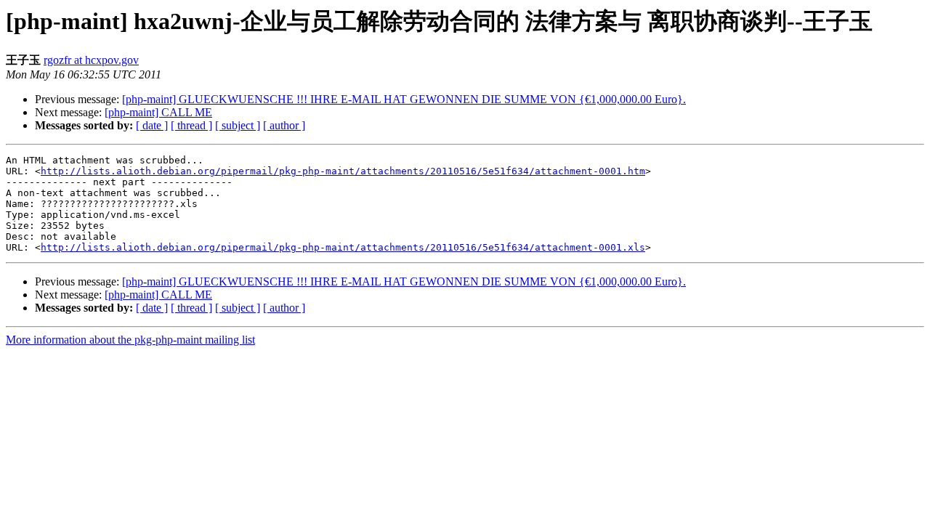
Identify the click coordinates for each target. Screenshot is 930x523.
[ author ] (284, 125)
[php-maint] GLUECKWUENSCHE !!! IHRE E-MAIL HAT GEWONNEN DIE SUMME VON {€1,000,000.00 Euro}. (404, 99)
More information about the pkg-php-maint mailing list (130, 339)
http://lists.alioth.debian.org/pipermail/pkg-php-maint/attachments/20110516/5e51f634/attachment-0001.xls (343, 247)
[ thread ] (191, 125)
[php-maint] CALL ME (158, 112)
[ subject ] (237, 125)
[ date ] (152, 125)
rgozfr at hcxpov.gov (91, 60)
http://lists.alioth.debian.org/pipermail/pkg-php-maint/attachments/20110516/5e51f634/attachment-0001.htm (343, 171)
